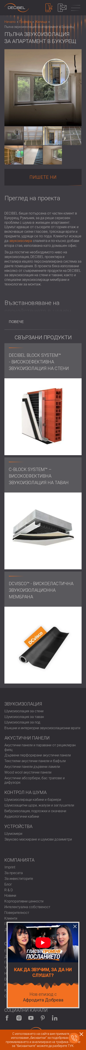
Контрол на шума (25, 792)
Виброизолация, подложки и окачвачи (35, 811)
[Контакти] (62, 7)
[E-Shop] (49, 7)
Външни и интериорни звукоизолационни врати (42, 728)
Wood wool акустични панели (27, 772)
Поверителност (16, 913)
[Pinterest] (42, 1018)
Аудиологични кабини (21, 816)
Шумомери (13, 834)
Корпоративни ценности (23, 901)
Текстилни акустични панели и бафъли (35, 761)
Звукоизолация (23, 704)
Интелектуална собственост (27, 907)
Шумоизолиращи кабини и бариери (32, 799)
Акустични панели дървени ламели (32, 767)
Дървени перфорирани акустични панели (37, 755)
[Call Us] (74, 1038)
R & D (8, 890)
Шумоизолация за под (22, 722)
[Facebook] (7, 1018)
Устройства (18, 826)
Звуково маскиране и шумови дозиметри (38, 839)
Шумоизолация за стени (23, 711)
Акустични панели (27, 738)
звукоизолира (20, 241)
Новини (10, 895)
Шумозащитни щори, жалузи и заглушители (39, 805)
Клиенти (10, 918)
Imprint (9, 867)
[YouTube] (31, 1018)
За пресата (13, 873)
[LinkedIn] (54, 1018)
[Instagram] (19, 1018)
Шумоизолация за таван (24, 717)
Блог (8, 884)
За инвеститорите (18, 879)
